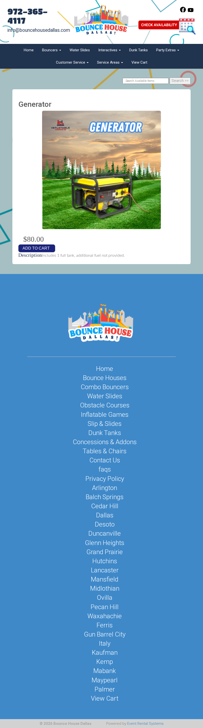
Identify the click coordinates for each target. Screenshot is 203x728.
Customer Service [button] (71, 62)
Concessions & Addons (105, 442)
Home (29, 50)
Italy (104, 643)
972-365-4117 (27, 15)
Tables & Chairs (105, 451)
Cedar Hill (104, 506)
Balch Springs (105, 497)
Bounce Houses (105, 378)
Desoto (105, 524)
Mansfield (104, 579)
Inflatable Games (104, 414)
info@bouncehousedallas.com (38, 30)
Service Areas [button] (109, 62)
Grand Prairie (104, 552)
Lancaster (105, 570)
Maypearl (105, 680)
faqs (105, 469)
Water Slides (80, 50)
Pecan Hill (105, 607)
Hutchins (104, 561)
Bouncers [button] (50, 50)
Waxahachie (104, 616)
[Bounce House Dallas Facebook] (183, 11)
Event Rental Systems (145, 723)
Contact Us (104, 460)
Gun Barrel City (105, 634)
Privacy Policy (104, 478)
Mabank (104, 670)
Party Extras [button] (166, 50)
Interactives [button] (108, 50)
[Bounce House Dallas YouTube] (191, 11)
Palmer (105, 689)
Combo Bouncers (105, 387)
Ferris (105, 625)
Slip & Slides (105, 423)
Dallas (104, 515)
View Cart (139, 62)
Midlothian (104, 588)
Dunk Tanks (138, 50)
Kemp (104, 661)
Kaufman (105, 652)
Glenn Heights (104, 542)
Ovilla (104, 597)
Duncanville (104, 533)
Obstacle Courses (104, 405)
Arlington (104, 487)
